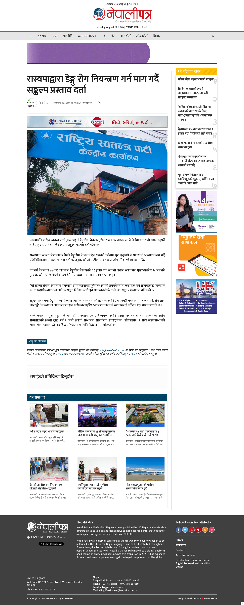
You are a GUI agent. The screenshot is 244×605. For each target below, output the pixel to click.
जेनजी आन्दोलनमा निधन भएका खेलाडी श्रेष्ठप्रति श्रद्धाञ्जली (46, 486)
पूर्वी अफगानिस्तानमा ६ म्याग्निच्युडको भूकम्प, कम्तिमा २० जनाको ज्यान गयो (196, 179)
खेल (112, 36)
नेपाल (54, 36)
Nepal (118, 4)
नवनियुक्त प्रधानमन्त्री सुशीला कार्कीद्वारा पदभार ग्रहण (93, 486)
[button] (31, 36)
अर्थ (103, 36)
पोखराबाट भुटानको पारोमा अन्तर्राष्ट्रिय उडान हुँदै (140, 486)
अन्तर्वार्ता (125, 36)
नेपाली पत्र (43, 103)
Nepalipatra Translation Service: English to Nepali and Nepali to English (193, 563)
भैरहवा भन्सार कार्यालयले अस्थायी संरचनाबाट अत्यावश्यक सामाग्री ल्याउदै (196, 161)
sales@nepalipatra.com (72, 354)
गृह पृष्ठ (42, 36)
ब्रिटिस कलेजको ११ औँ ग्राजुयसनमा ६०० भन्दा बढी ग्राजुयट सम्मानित (96, 433)
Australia (133, 4)
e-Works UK (211, 598)
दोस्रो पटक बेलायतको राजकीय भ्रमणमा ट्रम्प (195, 145)
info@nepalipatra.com (111, 350)
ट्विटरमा (134, 354)
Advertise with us (185, 555)
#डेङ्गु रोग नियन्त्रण (37, 341)
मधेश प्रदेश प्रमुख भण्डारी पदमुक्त (47, 431)
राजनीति (68, 36)
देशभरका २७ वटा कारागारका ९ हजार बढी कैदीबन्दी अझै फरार (142, 433)
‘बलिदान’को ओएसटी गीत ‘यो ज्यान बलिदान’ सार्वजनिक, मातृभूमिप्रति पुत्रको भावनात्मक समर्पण (195, 113)
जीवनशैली (142, 36)
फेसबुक (124, 354)
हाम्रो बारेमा (181, 545)
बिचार (156, 36)
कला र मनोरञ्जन (87, 36)
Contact (180, 550)
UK (125, 4)
